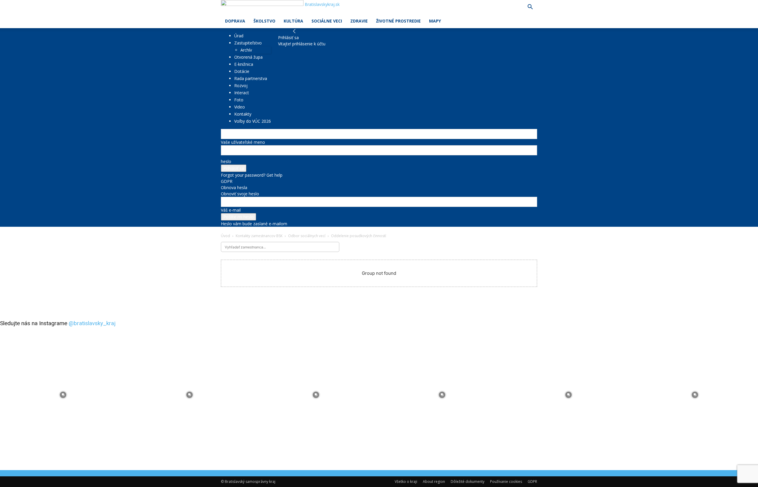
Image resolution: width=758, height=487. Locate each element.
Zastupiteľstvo (248, 43)
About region (434, 481)
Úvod (225, 235)
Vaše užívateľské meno (243, 142)
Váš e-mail (231, 210)
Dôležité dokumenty (467, 481)
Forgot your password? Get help (251, 175)
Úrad (238, 36)
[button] (530, 7)
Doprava (235, 21)
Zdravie (359, 21)
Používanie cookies (506, 481)
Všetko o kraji (406, 481)
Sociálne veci (326, 21)
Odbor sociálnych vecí (306, 235)
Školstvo (264, 21)
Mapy (435, 21)
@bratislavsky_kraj (92, 323)
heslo (226, 161)
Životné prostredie (398, 21)
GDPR (226, 181)
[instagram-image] (63, 395)
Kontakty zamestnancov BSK (259, 235)
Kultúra (293, 21)
